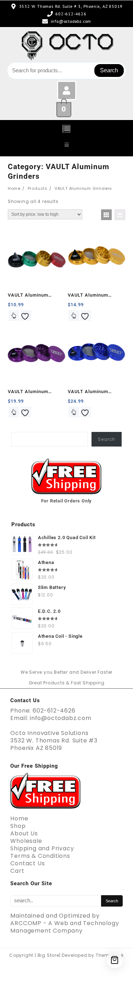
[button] (66, 129)
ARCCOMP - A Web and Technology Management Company (64, 927)
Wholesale (26, 841)
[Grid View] (106, 214)
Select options (14, 315)
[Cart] (115, 960)
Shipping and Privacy (42, 848)
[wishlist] (26, 315)
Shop (18, 826)
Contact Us (27, 863)
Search (109, 70)
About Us (24, 833)
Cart (17, 871)
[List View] (120, 214)
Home (19, 818)
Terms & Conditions (40, 856)
